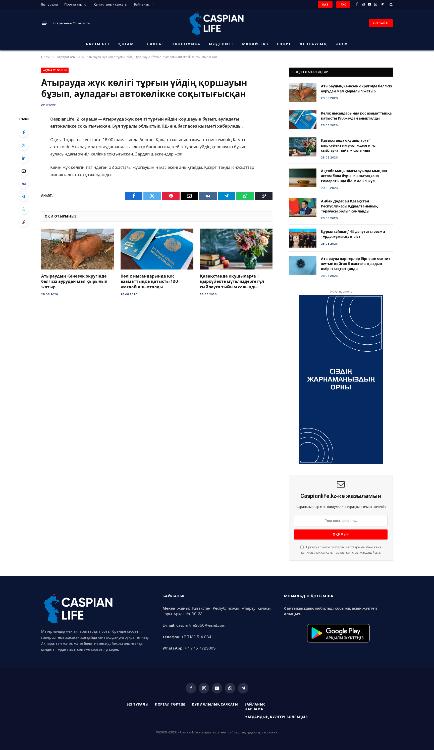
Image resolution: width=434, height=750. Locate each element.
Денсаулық (313, 44)
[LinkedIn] (24, 158)
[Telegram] (24, 196)
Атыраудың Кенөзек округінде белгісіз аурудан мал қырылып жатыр (74, 282)
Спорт (284, 44)
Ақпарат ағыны (55, 70)
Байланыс (141, 4)
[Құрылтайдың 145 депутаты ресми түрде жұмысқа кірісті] (302, 238)
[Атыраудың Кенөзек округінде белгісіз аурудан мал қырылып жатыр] (77, 249)
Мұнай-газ (255, 44)
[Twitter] (24, 145)
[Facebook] (24, 132)
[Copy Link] (24, 222)
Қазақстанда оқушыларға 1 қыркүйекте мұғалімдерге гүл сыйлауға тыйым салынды (232, 282)
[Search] (391, 4)
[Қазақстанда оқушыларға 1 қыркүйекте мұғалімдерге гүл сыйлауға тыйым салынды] (236, 249)
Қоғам (126, 44)
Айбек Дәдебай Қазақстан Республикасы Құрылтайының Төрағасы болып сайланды (349, 206)
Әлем (342, 44)
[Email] (24, 171)
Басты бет (98, 44)
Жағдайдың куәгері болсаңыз (276, 717)
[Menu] (44, 23)
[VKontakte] (24, 184)
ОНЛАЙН (381, 23)
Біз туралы (49, 4)
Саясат (155, 44)
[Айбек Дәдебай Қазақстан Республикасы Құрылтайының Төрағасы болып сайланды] (302, 207)
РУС (343, 4)
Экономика (186, 44)
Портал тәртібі (75, 4)
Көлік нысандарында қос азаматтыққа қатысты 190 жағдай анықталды (149, 282)
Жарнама (253, 709)
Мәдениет (221, 44)
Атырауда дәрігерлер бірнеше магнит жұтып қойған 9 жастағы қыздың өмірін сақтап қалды (355, 264)
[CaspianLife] (217, 23)
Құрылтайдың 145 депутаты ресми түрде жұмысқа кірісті (353, 234)
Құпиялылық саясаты (110, 4)
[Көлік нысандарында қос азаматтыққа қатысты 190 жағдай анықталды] (157, 249)
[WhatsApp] (24, 209)
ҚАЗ (325, 4)
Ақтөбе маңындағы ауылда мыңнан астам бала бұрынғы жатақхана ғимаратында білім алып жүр (354, 176)
